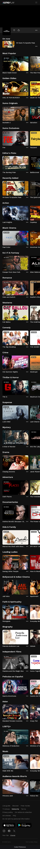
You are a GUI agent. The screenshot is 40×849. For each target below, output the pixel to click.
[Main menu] (36, 2)
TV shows (6, 809)
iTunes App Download (9, 825)
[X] (14, 830)
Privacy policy (7, 812)
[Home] (8, 2)
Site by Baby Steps (32, 842)
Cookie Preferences (20, 847)
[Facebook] (9, 830)
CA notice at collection (23, 812)
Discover (15, 806)
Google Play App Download (24, 825)
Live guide (6, 806)
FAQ (14, 816)
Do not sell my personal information (16, 819)
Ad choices (6, 816)
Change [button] (12, 835)
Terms (23, 809)
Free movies (25, 806)
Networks (15, 809)
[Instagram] (4, 830)
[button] (20, 44)
